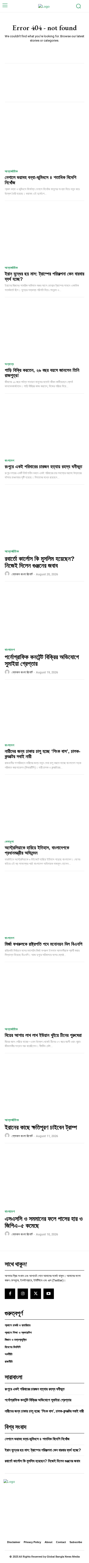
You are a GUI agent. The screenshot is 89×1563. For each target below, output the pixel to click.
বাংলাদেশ (9, 460)
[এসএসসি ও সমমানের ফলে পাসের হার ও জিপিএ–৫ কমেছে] (44, 1177)
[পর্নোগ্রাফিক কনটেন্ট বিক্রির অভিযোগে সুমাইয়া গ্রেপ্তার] (44, 615)
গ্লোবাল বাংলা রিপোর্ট (22, 574)
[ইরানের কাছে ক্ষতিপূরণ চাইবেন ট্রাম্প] (44, 1086)
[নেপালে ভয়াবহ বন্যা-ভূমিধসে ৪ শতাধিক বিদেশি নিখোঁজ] (44, 138)
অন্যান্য (9, 364)
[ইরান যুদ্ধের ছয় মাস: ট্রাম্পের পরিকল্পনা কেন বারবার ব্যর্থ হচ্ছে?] (44, 235)
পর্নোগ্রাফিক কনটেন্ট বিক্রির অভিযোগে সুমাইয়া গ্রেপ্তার (42, 660)
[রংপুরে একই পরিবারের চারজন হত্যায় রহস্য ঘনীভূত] (44, 427)
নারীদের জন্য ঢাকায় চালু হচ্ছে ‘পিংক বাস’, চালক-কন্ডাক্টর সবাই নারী (44, 1411)
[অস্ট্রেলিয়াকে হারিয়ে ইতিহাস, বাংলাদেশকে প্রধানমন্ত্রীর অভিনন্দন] (44, 808)
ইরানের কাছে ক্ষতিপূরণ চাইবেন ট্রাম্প (41, 1127)
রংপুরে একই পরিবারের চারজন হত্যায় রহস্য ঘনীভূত (43, 466)
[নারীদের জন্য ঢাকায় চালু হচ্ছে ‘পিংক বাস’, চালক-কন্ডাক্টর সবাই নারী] (44, 712)
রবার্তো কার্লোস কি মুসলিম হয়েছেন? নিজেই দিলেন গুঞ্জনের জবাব (40, 562)
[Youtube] (48, 1294)
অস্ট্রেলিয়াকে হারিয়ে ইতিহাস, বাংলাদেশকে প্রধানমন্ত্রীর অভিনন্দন (37, 850)
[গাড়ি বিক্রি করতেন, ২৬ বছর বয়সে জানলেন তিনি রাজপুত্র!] (44, 331)
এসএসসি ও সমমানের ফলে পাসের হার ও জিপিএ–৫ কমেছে (44, 1222)
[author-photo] (8, 573)
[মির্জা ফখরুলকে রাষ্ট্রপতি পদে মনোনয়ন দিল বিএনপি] (44, 905)
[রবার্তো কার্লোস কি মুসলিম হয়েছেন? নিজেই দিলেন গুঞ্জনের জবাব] (44, 517)
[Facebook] (10, 1294)
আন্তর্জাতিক (11, 171)
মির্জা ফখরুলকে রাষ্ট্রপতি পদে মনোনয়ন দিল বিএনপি (43, 944)
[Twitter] (35, 1294)
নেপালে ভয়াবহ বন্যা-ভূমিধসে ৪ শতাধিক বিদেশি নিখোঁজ (37, 1439)
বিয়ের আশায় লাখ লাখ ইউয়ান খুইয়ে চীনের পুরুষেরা (43, 1035)
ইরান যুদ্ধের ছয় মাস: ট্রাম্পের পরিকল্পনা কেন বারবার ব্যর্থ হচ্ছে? (43, 1450)
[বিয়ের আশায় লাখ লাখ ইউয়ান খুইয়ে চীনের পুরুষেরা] (44, 996)
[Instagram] (23, 1294)
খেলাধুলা (9, 841)
